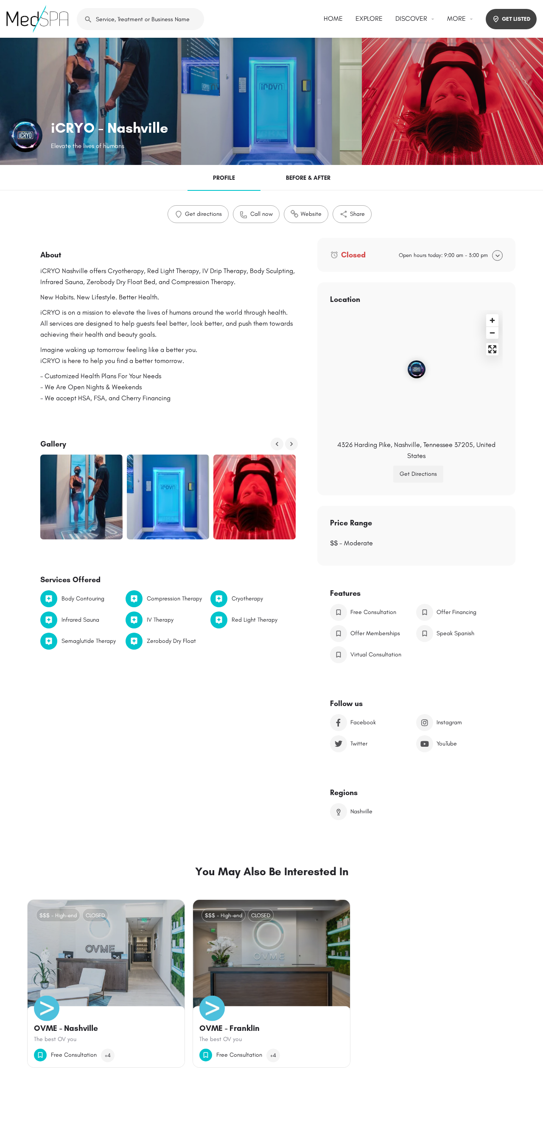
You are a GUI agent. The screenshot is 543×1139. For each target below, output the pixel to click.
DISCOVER (411, 18)
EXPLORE (369, 18)
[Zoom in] (492, 320)
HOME (333, 18)
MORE (456, 18)
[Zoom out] (492, 333)
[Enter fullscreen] (492, 349)
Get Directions (418, 473)
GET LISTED (516, 19)
